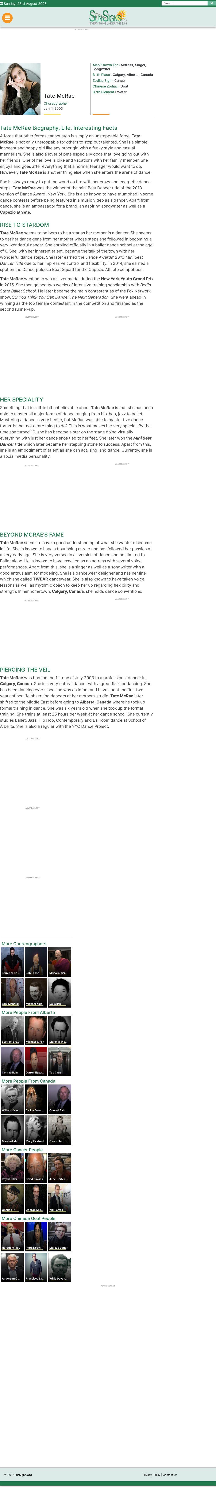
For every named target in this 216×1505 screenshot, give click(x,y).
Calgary (119, 74)
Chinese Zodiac (105, 86)
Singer (140, 65)
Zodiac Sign (102, 80)
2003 (58, 108)
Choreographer (56, 103)
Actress (127, 65)
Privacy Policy (151, 1474)
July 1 (48, 108)
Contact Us (170, 1474)
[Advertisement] (108, 1406)
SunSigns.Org (23, 1474)
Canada (146, 74)
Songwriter (101, 69)
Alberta (133, 74)
